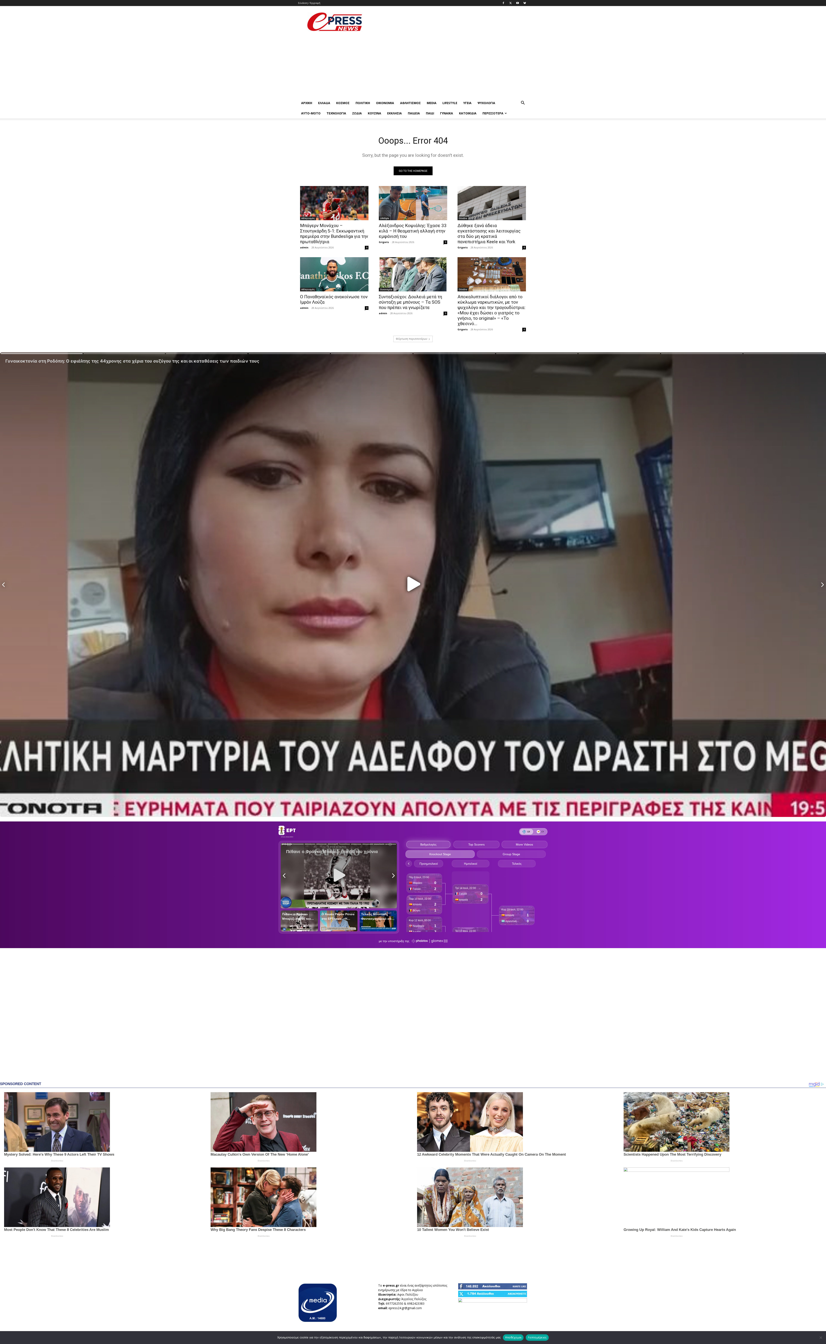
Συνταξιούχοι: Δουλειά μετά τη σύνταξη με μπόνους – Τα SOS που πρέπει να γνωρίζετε (410, 302)
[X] (510, 3)
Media (431, 103)
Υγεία (467, 103)
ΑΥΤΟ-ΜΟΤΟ (311, 113)
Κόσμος (343, 103)
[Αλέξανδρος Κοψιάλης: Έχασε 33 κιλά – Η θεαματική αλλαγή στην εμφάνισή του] (413, 203)
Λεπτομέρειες (537, 1337)
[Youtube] (517, 3)
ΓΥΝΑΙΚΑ (446, 113)
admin (304, 247)
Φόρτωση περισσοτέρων (411, 339)
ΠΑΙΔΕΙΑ (414, 113)
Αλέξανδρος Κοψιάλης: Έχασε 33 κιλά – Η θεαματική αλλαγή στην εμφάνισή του (413, 231)
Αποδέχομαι (513, 1337)
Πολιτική (363, 103)
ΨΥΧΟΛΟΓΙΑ (486, 103)
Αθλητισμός (410, 103)
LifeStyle (449, 103)
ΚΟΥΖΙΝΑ (374, 113)
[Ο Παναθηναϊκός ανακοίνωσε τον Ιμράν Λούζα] (334, 274)
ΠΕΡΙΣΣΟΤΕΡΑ (492, 113)
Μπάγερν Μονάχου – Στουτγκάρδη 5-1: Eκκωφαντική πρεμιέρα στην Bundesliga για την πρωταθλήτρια (334, 233)
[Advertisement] (449, 21)
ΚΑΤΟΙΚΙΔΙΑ (467, 113)
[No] (820, 1337)
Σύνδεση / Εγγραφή (309, 3)
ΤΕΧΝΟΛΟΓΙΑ (336, 113)
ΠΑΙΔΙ (430, 113)
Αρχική (306, 103)
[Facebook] (503, 3)
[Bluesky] (524, 3)
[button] (523, 103)
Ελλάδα (324, 103)
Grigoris (384, 242)
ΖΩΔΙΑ (357, 113)
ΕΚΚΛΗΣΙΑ (394, 113)
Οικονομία (385, 103)
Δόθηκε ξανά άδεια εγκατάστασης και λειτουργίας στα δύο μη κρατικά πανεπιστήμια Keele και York (489, 233)
